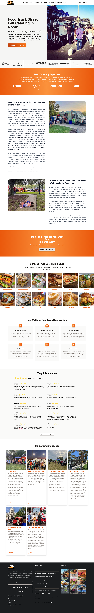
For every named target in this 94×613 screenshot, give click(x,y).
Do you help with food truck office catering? (43, 602)
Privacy (9, 602)
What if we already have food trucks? (42, 593)
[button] (53, 434)
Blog (9, 598)
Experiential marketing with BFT (20, 587)
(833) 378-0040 (19, 596)
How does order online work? (40, 586)
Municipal (20, 591)
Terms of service (11, 600)
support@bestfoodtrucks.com (17, 595)
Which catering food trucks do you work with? (44, 576)
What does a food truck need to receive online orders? (45, 590)
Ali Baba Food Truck (21, 137)
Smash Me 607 (27, 133)
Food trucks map (20, 582)
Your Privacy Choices (12, 605)
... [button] (46, 434)
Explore (11, 502)
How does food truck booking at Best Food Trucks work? (46, 573)
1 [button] (41, 434)
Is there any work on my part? (41, 580)
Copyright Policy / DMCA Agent (14, 604)
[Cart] (86, 2)
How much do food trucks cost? (41, 583)
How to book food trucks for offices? (42, 569)
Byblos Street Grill (29, 139)
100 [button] (50, 434)
